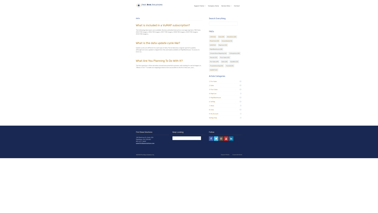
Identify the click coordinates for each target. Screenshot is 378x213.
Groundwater (227, 41)
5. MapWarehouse (215, 97)
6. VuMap (212, 101)
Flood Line (214, 41)
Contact (237, 6)
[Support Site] (149, 5)
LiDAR (213, 45)
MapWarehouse (216, 49)
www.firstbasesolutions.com (145, 143)
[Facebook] (211, 138)
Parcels (213, 57)
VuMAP (213, 70)
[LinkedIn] (231, 138)
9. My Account (213, 114)
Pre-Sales (214, 61)
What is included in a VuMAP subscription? (163, 25)
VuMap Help (213, 118)
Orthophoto (234, 53)
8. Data (211, 110)
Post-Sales (224, 57)
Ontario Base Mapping (218, 53)
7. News (211, 105)
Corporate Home (237, 154)
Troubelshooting (216, 66)
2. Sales (211, 85)
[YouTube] (226, 138)
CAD (213, 37)
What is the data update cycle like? (158, 43)
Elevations (231, 37)
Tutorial (229, 66)
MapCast (223, 45)
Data (221, 37)
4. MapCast (212, 93)
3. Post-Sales (213, 89)
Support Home (199, 6)
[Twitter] (216, 138)
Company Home (213, 6)
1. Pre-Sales (213, 81)
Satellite (234, 61)
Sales (224, 61)
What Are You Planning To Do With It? (159, 60)
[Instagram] (221, 138)
